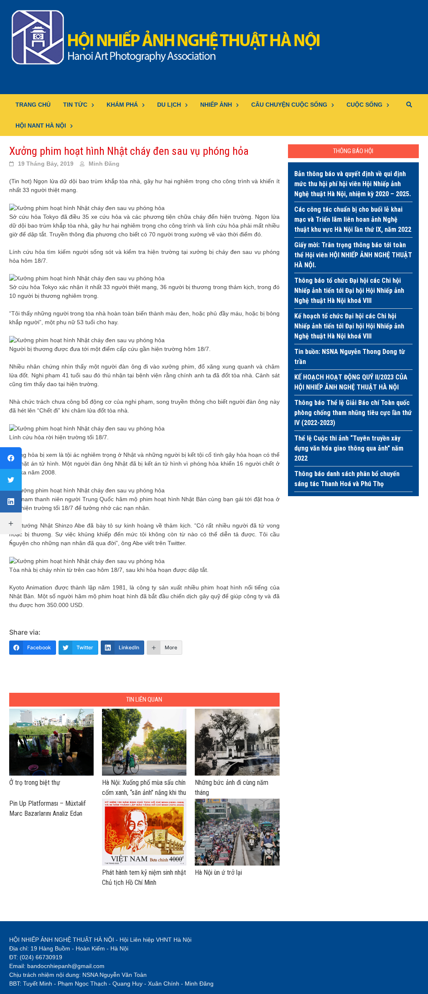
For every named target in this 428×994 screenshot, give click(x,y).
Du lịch (169, 104)
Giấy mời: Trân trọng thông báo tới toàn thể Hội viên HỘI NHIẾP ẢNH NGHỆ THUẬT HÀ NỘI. (353, 255)
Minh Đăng (104, 163)
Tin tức (75, 104)
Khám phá (122, 104)
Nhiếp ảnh (216, 104)
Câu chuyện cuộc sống (289, 104)
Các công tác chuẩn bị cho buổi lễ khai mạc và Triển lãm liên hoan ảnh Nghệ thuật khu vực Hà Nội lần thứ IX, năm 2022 (352, 219)
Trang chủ (33, 104)
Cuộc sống (364, 104)
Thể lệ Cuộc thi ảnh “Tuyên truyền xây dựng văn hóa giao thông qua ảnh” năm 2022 (348, 448)
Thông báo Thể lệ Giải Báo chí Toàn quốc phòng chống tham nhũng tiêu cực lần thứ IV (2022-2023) (353, 413)
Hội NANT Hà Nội (40, 125)
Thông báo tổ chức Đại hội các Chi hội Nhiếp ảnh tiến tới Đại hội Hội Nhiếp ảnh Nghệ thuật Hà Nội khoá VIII (349, 291)
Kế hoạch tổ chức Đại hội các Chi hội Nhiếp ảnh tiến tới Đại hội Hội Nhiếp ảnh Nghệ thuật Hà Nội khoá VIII (349, 326)
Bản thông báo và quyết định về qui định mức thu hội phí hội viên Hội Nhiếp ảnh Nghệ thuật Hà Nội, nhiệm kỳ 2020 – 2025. (352, 184)
